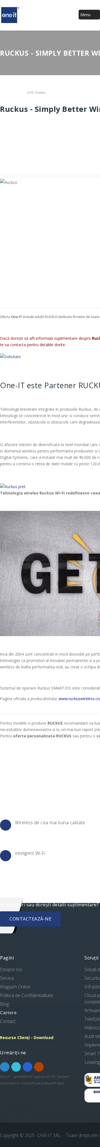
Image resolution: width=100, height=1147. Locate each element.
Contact (8, 1021)
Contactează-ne (30, 919)
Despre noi (11, 969)
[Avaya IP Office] (13, 486)
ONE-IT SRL (49, 1135)
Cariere (8, 1013)
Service (7, 978)
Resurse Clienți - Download (26, 1037)
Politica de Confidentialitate (26, 995)
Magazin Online (15, 987)
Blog (4, 1004)
